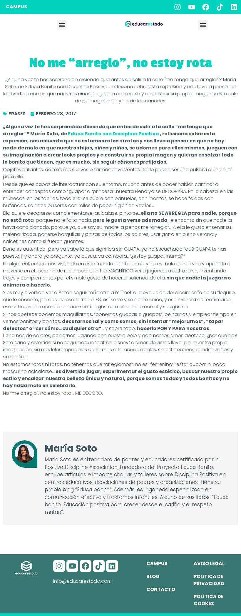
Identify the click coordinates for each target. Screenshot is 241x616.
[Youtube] (192, 7)
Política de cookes (209, 600)
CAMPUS (16, 6)
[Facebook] (206, 7)
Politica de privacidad (209, 580)
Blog (153, 576)
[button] (62, 25)
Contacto (160, 589)
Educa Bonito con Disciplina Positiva (114, 133)
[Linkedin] (234, 7)
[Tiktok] (220, 7)
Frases (17, 113)
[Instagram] (177, 7)
